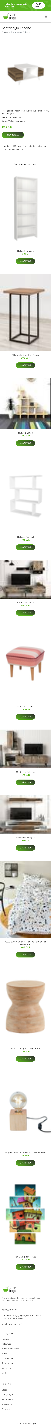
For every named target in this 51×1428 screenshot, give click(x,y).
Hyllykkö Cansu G (25, 251)
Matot (4, 1353)
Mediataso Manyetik (25, 837)
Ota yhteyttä (7, 1394)
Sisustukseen (8, 1358)
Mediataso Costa (25, 602)
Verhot (5, 1373)
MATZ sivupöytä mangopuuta (25, 1048)
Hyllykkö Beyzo (25, 432)
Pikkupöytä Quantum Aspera (25, 355)
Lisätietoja (13, 135)
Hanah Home (42, 111)
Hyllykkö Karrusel (25, 537)
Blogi (4, 1390)
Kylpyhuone (7, 1344)
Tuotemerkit (19, 111)
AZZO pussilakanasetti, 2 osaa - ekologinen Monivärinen (25, 943)
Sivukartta (6, 1409)
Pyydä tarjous (38, 5)
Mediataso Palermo (25, 772)
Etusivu (5, 32)
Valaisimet (6, 1368)
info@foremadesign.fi (12, 1324)
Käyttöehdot (7, 1399)
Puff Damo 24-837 (25, 706)
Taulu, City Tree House (25, 1256)
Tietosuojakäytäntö (11, 1404)
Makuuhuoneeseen (10, 1348)
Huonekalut (31, 111)
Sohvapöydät (8, 113)
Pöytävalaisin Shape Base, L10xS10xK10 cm (25, 1152)
